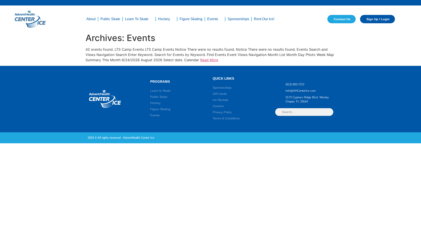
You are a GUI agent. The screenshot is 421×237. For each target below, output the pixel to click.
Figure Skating (191, 19)
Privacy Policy (222, 112)
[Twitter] (330, 138)
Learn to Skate (136, 19)
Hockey (164, 19)
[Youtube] (323, 138)
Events (212, 19)
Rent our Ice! (264, 19)
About (91, 19)
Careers (218, 106)
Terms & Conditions (226, 118)
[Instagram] (316, 138)
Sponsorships (238, 19)
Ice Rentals (220, 100)
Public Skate (110, 19)
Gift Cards (220, 93)
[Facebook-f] (308, 138)
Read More (209, 60)
